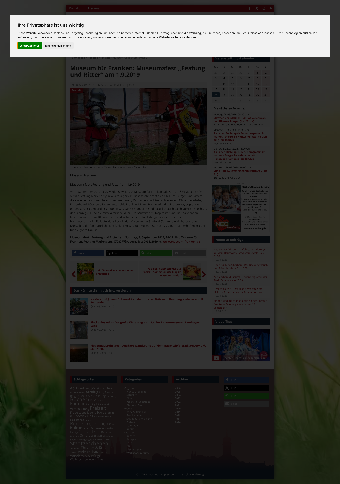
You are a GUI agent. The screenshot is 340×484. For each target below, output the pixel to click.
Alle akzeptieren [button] (30, 45)
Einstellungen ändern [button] (58, 45)
